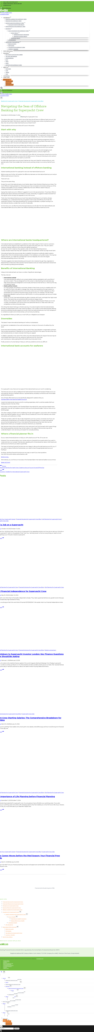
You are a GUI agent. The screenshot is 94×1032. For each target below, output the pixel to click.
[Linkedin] (7, 11)
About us (4, 1012)
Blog (7, 59)
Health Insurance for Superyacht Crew (16, 914)
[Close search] (1, 1026)
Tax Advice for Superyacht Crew (16, 47)
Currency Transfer (13, 49)
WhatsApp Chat (10, 84)
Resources (5, 1003)
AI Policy (5, 962)
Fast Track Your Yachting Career (14, 54)
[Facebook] (1, 11)
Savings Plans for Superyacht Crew (12, 907)
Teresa (7, 72)
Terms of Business (7, 964)
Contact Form (9, 81)
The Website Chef (39, 958)
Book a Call (8, 83)
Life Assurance (12, 40)
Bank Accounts (12, 44)
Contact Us (5, 1020)
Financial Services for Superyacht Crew (13, 901)
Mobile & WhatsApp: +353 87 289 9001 (12, 3)
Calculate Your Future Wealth (16, 24)
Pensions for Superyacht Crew (13, 21)
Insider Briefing (10, 58)
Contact (5, 967)
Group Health (11, 917)
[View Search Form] (1, 88)
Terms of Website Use (8, 963)
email (1, 92)
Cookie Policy (6, 961)
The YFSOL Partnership (11, 56)
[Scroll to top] (1, 972)
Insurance (7, 986)
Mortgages (11, 45)
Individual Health (15, 38)
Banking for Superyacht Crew (9, 101)
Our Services (5, 978)
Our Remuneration (7, 966)
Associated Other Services (9, 927)
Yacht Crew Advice (8, 51)
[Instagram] (5, 11)
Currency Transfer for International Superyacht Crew (14, 471)
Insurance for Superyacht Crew (11, 912)
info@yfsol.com (7, 5)
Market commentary (50, 650)
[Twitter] (3, 11)
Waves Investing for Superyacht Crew (15, 26)
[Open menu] (1, 97)
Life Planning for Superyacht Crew (51, 519)
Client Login (6, 77)
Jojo (7, 74)
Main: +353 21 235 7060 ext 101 (10, 1)
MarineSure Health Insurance (21, 34)
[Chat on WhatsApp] (6, 8)
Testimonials (6, 75)
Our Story (8, 69)
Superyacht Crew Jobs (28, 714)
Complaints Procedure (8, 965)
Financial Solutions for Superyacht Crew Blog (30, 101)
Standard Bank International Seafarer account (14, 399)
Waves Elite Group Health (20, 36)
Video (7, 61)
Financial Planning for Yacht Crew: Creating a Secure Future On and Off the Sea (22, 467)
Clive (7, 70)
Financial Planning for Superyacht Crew (16, 19)
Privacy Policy (6, 960)
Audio (7, 63)
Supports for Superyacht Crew (14, 65)
